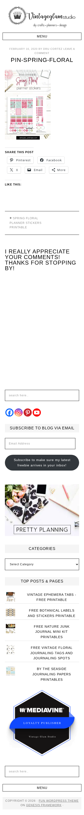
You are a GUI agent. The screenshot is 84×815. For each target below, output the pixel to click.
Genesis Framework (44, 805)
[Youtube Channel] (37, 412)
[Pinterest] (28, 412)
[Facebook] (9, 412)
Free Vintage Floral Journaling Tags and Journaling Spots (51, 653)
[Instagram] (18, 412)
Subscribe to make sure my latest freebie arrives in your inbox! (42, 462)
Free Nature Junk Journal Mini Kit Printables (52, 632)
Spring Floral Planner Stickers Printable (26, 223)
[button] (42, 36)
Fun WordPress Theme (59, 800)
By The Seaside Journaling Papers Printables (51, 674)
